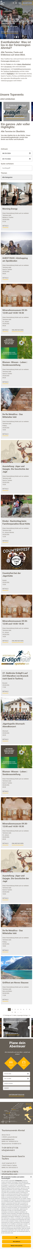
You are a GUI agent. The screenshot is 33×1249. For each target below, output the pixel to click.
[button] (31, 1176)
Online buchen (17, 330)
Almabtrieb (8, 66)
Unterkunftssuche (16, 1095)
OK (16, 1237)
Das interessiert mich (9, 32)
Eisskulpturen (5, 69)
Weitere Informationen (16, 1245)
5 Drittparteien (18, 1180)
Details (5, 226)
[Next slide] (29, 111)
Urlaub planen (27, 3)
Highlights (10, 74)
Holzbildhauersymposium (22, 69)
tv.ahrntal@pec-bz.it (8, 1139)
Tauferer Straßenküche (11, 71)
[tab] (14, 37)
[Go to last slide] (3, 111)
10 (15, 1012)
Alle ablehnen (16, 1241)
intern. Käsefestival (24, 64)
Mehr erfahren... (12, 1033)
